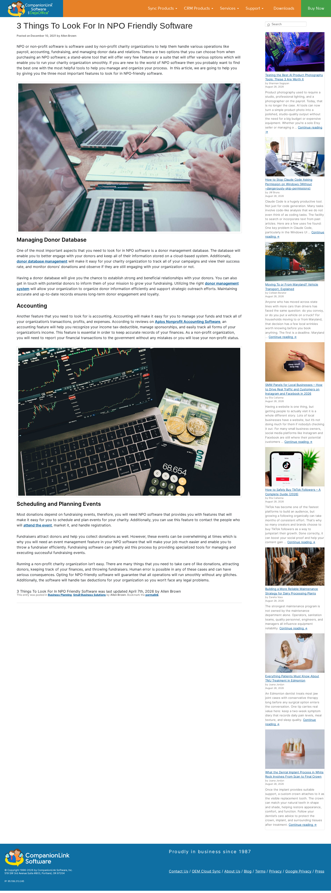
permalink (152, 594)
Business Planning (60, 594)
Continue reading (283, 337)
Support (253, 8)
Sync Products (161, 8)
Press (319, 871)
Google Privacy (298, 871)
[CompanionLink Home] (31, 8)
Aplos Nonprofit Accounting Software (187, 321)
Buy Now (316, 8)
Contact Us (178, 871)
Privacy (275, 871)
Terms (260, 871)
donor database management (42, 261)
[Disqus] (129, 665)
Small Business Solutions (89, 594)
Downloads (284, 8)
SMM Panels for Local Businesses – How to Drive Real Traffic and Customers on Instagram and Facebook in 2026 (293, 389)
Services (228, 8)
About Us (232, 871)
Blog (248, 871)
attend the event (37, 525)
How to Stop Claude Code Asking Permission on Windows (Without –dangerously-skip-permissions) (288, 184)
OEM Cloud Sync (206, 871)
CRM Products (197, 8)
